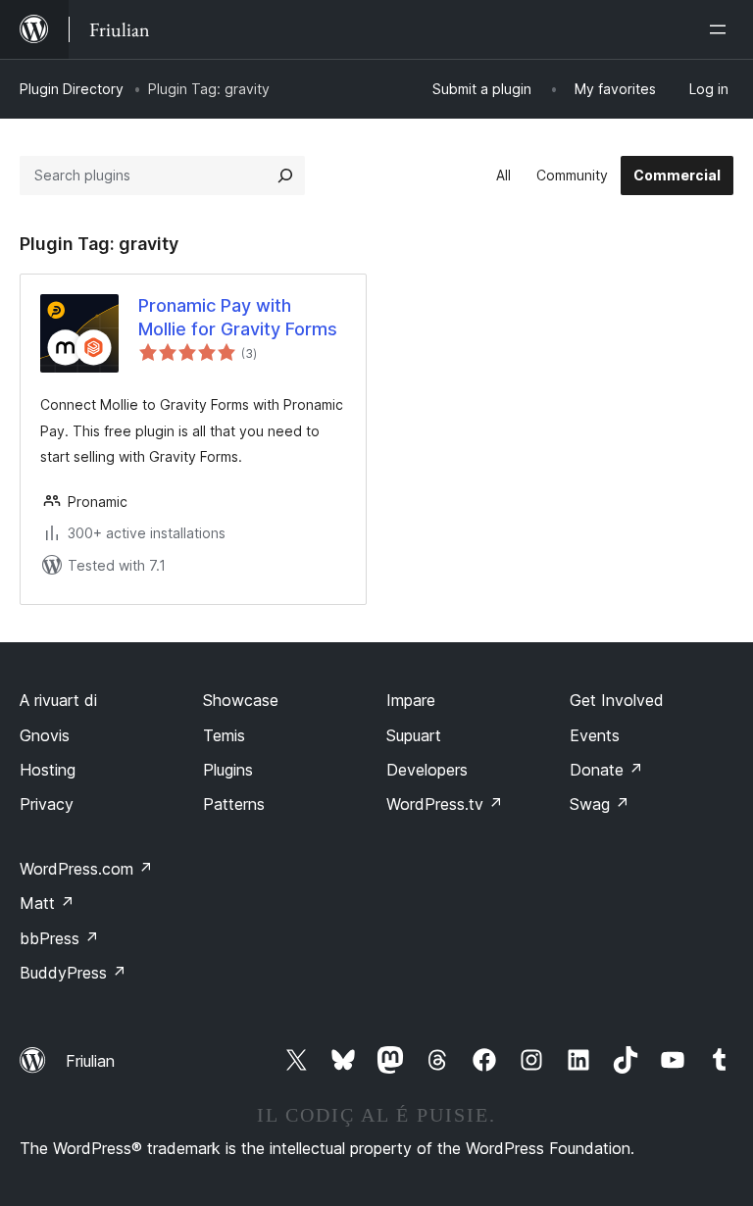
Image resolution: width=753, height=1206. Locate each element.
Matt (47, 903)
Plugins (228, 769)
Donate (606, 769)
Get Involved (617, 700)
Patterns (234, 804)
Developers (427, 769)
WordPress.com (86, 869)
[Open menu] (721, 29)
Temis (224, 735)
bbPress (59, 938)
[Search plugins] (285, 175)
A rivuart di (58, 700)
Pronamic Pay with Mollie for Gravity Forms (237, 316)
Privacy (47, 804)
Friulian (90, 1061)
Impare (410, 700)
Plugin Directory (72, 88)
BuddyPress (73, 972)
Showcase (240, 700)
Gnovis (45, 735)
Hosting (47, 769)
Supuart (413, 735)
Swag (599, 804)
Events (595, 735)
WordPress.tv (444, 804)
